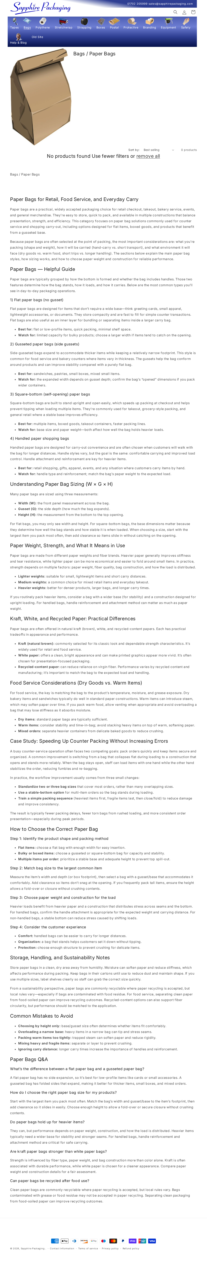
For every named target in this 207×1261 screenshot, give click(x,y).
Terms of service (88, 1248)
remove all (148, 156)
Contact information (62, 1248)
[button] (14, 25)
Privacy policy (110, 1248)
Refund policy (131, 1248)
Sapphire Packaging (33, 1248)
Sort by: (133, 149)
